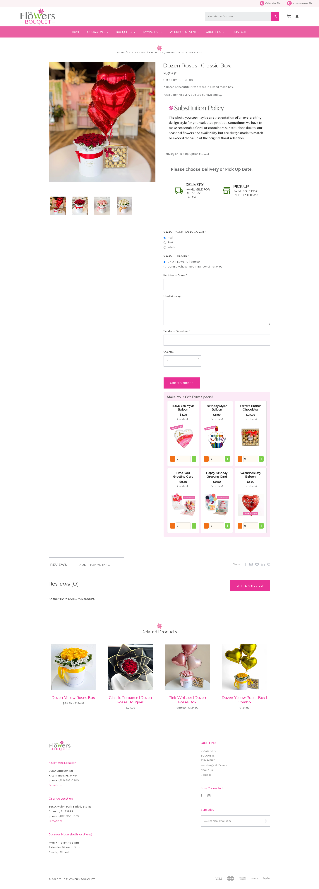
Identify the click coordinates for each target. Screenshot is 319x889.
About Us (214, 32)
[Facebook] (201, 796)
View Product (73, 678)
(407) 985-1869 (69, 816)
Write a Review (250, 585)
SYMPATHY (151, 32)
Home (76, 32)
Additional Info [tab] (95, 564)
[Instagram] (208, 796)
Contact (240, 32)
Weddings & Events (184, 32)
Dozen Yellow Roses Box (73, 697)
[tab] (193, 191)
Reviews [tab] (59, 564)
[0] (288, 16)
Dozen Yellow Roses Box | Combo (244, 699)
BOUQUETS (124, 32)
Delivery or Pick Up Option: (186, 154)
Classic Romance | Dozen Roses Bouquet (130, 699)
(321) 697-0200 (69, 780)
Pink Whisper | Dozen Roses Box (187, 699)
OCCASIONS (96, 32)
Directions (56, 785)
